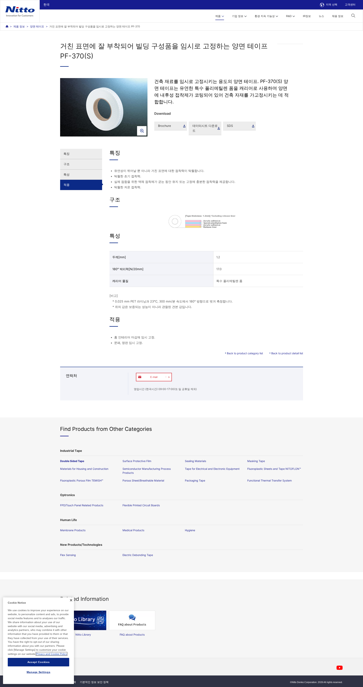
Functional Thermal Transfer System (269, 480)
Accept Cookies (38, 662)
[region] (38, 640)
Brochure (164, 126)
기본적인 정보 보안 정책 (94, 682)
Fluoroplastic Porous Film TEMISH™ (81, 480)
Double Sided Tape (72, 461)
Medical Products (133, 530)
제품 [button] (218, 16)
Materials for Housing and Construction (84, 468)
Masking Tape (256, 461)
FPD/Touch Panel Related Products (81, 505)
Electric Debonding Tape (138, 555)
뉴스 (321, 16)
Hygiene (190, 530)
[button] (353, 15)
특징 (67, 154)
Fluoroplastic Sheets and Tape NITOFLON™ (274, 468)
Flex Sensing (68, 555)
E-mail (153, 376)
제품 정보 (19, 26)
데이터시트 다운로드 (205, 128)
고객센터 (350, 4)
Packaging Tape (195, 480)
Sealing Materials (195, 461)
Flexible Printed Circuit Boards (141, 505)
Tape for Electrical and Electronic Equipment (212, 468)
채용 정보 (337, 16)
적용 (67, 185)
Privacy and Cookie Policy (51, 653)
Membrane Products (72, 530)
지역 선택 (331, 4)
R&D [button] (289, 16)
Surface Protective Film (137, 461)
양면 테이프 (37, 26)
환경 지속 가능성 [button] (265, 16)
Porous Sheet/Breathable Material (143, 480)
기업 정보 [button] (237, 16)
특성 (67, 174)
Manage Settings (38, 672)
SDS (230, 126)
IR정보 (307, 16)
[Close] (71, 600)
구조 (67, 164)
